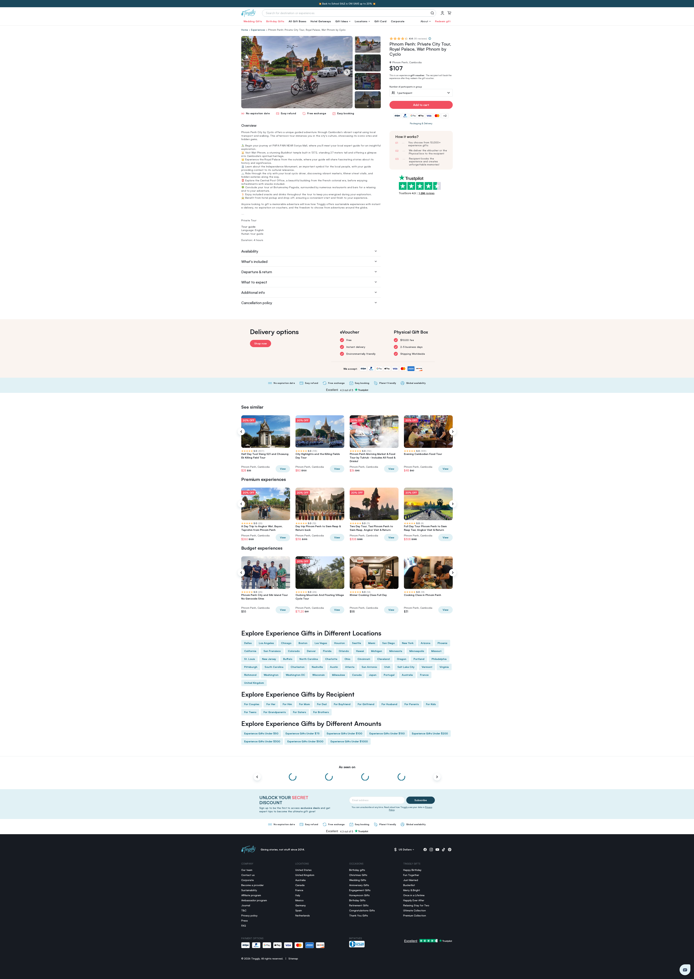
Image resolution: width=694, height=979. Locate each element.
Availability (249, 251)
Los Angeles (266, 643)
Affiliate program (251, 895)
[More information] (430, 38)
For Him (287, 704)
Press (244, 920)
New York (408, 643)
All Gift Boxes (297, 21)
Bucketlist (409, 885)
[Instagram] (431, 849)
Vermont (427, 666)
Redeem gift (443, 21)
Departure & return (256, 272)
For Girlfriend (366, 704)
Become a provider (252, 885)
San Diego (388, 643)
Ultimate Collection (414, 910)
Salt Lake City (405, 666)
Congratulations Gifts (362, 910)
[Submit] (433, 13)
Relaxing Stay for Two (416, 905)
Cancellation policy (256, 302)
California (250, 650)
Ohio (347, 658)
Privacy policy (249, 915)
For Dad (322, 704)
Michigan (376, 650)
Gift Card (380, 21)
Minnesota (395, 650)
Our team (246, 869)
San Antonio (369, 666)
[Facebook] (425, 849)
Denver (311, 650)
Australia (407, 674)
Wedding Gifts (252, 21)
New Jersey (269, 658)
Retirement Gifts (359, 905)
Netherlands (302, 915)
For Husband (389, 704)
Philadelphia (439, 658)
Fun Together (411, 874)
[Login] (442, 13)
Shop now (260, 343)
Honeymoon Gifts (359, 895)
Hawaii (360, 650)
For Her (270, 704)
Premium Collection (414, 915)
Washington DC (295, 674)
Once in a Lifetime (414, 895)
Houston (339, 643)
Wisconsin (318, 674)
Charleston (298, 666)
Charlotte (331, 658)
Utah (387, 666)
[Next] (347, 72)
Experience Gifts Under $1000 (349, 741)
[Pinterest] (450, 849)
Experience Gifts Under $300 (262, 741)
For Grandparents (275, 712)
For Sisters (299, 712)
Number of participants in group (405, 87)
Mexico (299, 900)
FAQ (243, 925)
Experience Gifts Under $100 (344, 733)
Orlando (344, 650)
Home (244, 29)
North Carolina (308, 658)
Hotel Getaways (320, 21)
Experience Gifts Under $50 (261, 733)
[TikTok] (443, 849)
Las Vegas (321, 643)
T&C (243, 910)
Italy (297, 895)
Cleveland (383, 658)
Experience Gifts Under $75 (303, 733)
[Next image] (368, 106)
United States (303, 869)
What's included (254, 261)
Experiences (258, 29)
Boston (303, 643)
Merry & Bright (411, 890)
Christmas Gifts (358, 874)
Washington (271, 674)
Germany (300, 905)
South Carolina (274, 666)
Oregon (401, 658)
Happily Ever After (413, 900)
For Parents (411, 704)
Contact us (248, 874)
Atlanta (349, 666)
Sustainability (249, 890)
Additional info (253, 292)
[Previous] (241, 431)
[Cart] (449, 13)
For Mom (304, 704)
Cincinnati (363, 658)
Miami (371, 643)
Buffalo (287, 658)
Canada (357, 674)
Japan (372, 674)
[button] (343, 21)
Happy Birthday (412, 869)
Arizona (425, 643)
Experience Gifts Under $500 (305, 741)
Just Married (410, 880)
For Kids (431, 704)
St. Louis (249, 658)
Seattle (356, 643)
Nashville (317, 666)
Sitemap (293, 958)
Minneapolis (416, 650)
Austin (334, 666)
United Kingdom (254, 682)
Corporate (397, 21)
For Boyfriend (342, 704)
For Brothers (321, 712)
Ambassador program (254, 900)
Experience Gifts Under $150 (387, 733)
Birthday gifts (357, 869)
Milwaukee (338, 674)
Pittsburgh (250, 666)
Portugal (389, 674)
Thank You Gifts (358, 915)
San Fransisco (272, 650)
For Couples (251, 704)
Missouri (436, 650)
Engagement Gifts (359, 890)
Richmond (250, 674)
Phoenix (442, 643)
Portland (419, 658)
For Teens (250, 712)
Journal (245, 905)
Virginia (444, 666)
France (424, 674)
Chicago (286, 643)
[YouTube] (437, 849)
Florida (327, 650)
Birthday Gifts (275, 21)
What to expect (254, 282)
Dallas (248, 643)
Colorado (294, 650)
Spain (298, 910)
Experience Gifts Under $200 (430, 733)
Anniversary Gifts (359, 885)
